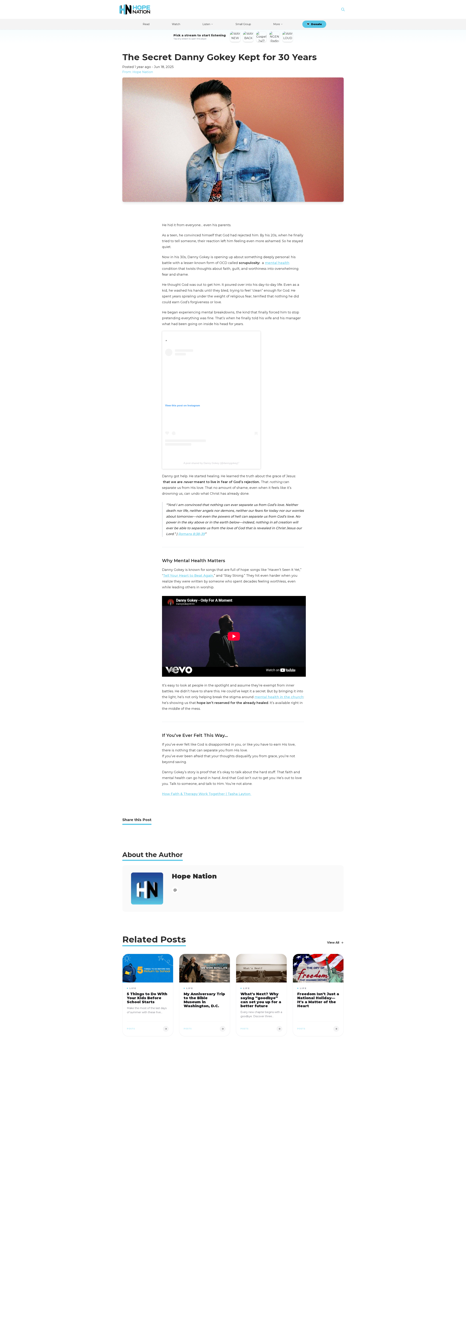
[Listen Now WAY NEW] (235, 37)
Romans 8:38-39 (191, 534)
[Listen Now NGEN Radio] (274, 37)
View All (333, 942)
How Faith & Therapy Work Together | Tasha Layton (206, 794)
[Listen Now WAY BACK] (248, 37)
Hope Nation (194, 876)
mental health (277, 263)
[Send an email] (175, 890)
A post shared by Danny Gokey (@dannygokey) (210, 463)
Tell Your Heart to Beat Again (188, 576)
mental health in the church (278, 697)
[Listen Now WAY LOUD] (288, 37)
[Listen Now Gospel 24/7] (261, 37)
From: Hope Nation (137, 72)
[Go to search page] (343, 9)
